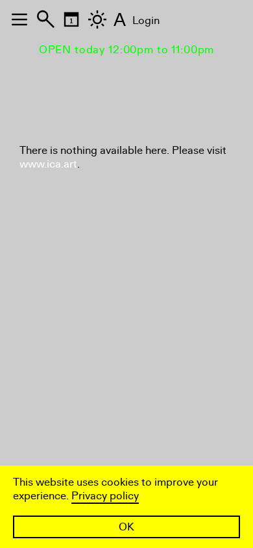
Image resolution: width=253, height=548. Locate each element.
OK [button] (126, 527)
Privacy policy (105, 496)
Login (146, 20)
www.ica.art (48, 164)
